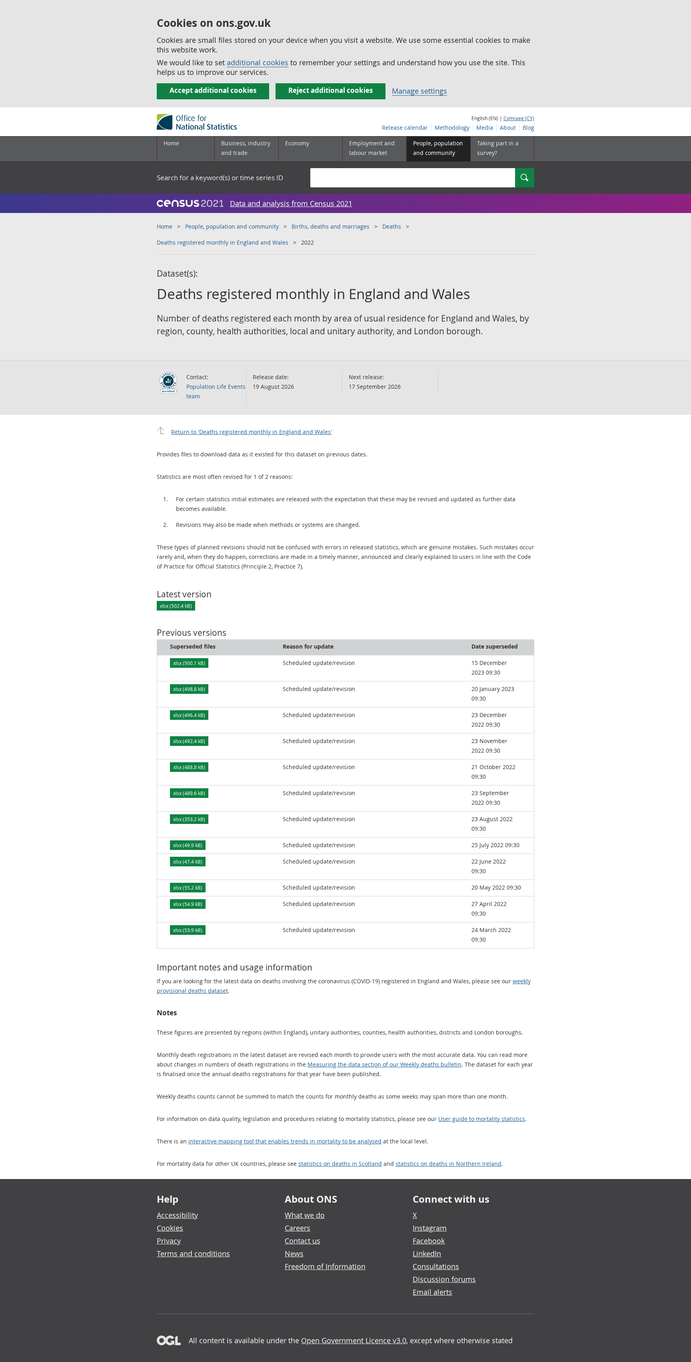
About (508, 127)
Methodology (452, 127)
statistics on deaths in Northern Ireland (448, 1163)
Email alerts (432, 1292)
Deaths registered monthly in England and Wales (222, 242)
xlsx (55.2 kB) (187, 887)
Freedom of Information (325, 1266)
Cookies (170, 1228)
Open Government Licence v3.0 (353, 1340)
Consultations (436, 1266)
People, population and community (232, 226)
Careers (297, 1228)
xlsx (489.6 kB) (189, 793)
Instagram (430, 1228)
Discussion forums (444, 1279)
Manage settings (419, 91)
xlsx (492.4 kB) (189, 741)
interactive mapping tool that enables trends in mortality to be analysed (284, 1141)
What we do (305, 1215)
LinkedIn (427, 1253)
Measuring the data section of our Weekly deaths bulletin (384, 1064)
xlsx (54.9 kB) (187, 904)
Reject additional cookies (330, 90)
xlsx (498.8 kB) (189, 689)
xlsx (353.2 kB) (189, 819)
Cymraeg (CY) (518, 118)
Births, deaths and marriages (330, 226)
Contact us (302, 1240)
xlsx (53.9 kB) (187, 930)
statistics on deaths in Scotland (340, 1163)
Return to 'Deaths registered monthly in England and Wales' (251, 432)
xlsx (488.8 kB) (189, 767)
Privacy (169, 1240)
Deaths (391, 226)
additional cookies (257, 62)
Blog (528, 127)
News (294, 1253)
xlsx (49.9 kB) (187, 845)
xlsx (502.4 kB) (176, 606)
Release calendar (405, 127)
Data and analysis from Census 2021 (291, 203)
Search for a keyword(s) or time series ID (220, 177)
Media (484, 127)
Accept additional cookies (213, 90)
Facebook (429, 1240)
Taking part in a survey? (498, 148)
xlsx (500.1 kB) (189, 663)
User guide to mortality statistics (481, 1119)
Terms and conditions (193, 1253)
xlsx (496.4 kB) (189, 715)
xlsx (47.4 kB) (187, 861)
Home (171, 143)
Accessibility (177, 1215)
